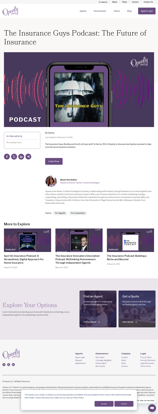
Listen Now (53, 161)
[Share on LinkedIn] (21, 157)
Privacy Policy (78, 398)
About (114, 2)
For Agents (60, 213)
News (124, 2)
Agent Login (147, 11)
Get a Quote (127, 322)
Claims (117, 11)
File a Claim (100, 357)
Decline (124, 404)
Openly (51, 133)
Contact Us (148, 2)
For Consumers (78, 213)
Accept (104, 404)
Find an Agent (89, 322)
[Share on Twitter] (14, 157)
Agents (83, 11)
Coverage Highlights (103, 360)
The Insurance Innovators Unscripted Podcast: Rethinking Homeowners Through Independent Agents (77, 259)
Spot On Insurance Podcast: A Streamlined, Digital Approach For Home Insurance (24, 259)
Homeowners (100, 11)
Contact (124, 357)
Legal (143, 353)
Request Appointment (80, 361)
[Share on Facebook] (7, 157)
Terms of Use (145, 366)
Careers (135, 2)
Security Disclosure (148, 360)
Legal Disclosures (147, 363)
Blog (129, 11)
